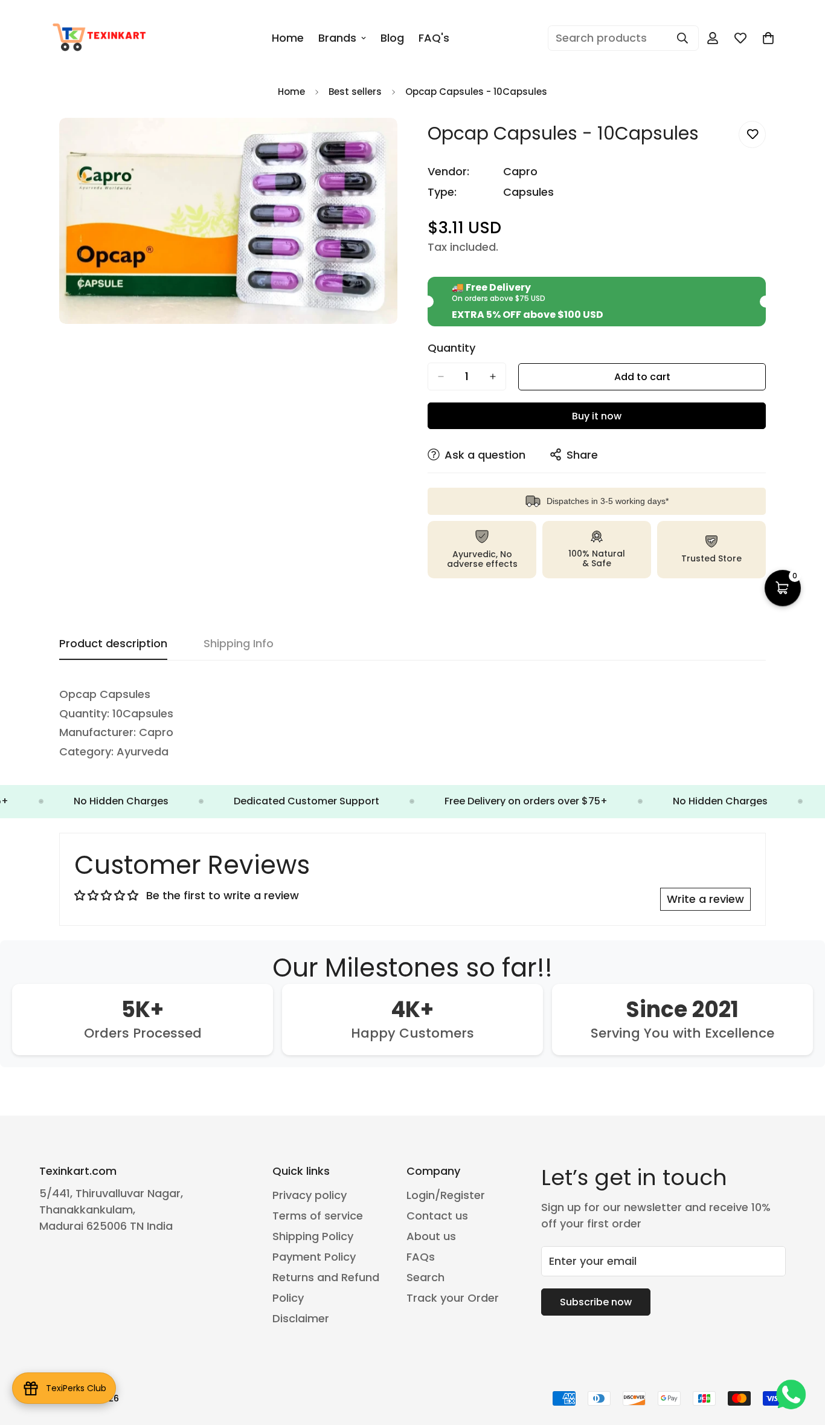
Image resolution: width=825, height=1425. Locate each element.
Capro (520, 171)
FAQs (420, 1256)
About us (431, 1236)
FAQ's (434, 37)
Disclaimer (300, 1318)
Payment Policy (314, 1256)
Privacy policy (309, 1195)
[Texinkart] (101, 38)
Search (425, 1277)
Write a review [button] (705, 898)
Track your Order (452, 1297)
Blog (392, 37)
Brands (337, 37)
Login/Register (445, 1195)
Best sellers (355, 91)
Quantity (451, 348)
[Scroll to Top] (801, 1359)
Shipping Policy (312, 1236)
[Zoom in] (386, 143)
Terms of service (317, 1215)
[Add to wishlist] (752, 134)
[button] (768, 38)
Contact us (437, 1215)
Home (288, 37)
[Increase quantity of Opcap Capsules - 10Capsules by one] (493, 376)
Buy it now (596, 416)
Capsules (528, 191)
